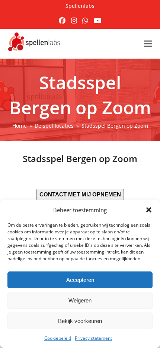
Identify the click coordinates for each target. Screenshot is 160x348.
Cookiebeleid (57, 338)
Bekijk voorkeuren (80, 321)
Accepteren (80, 280)
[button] (149, 210)
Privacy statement (93, 338)
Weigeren (80, 300)
